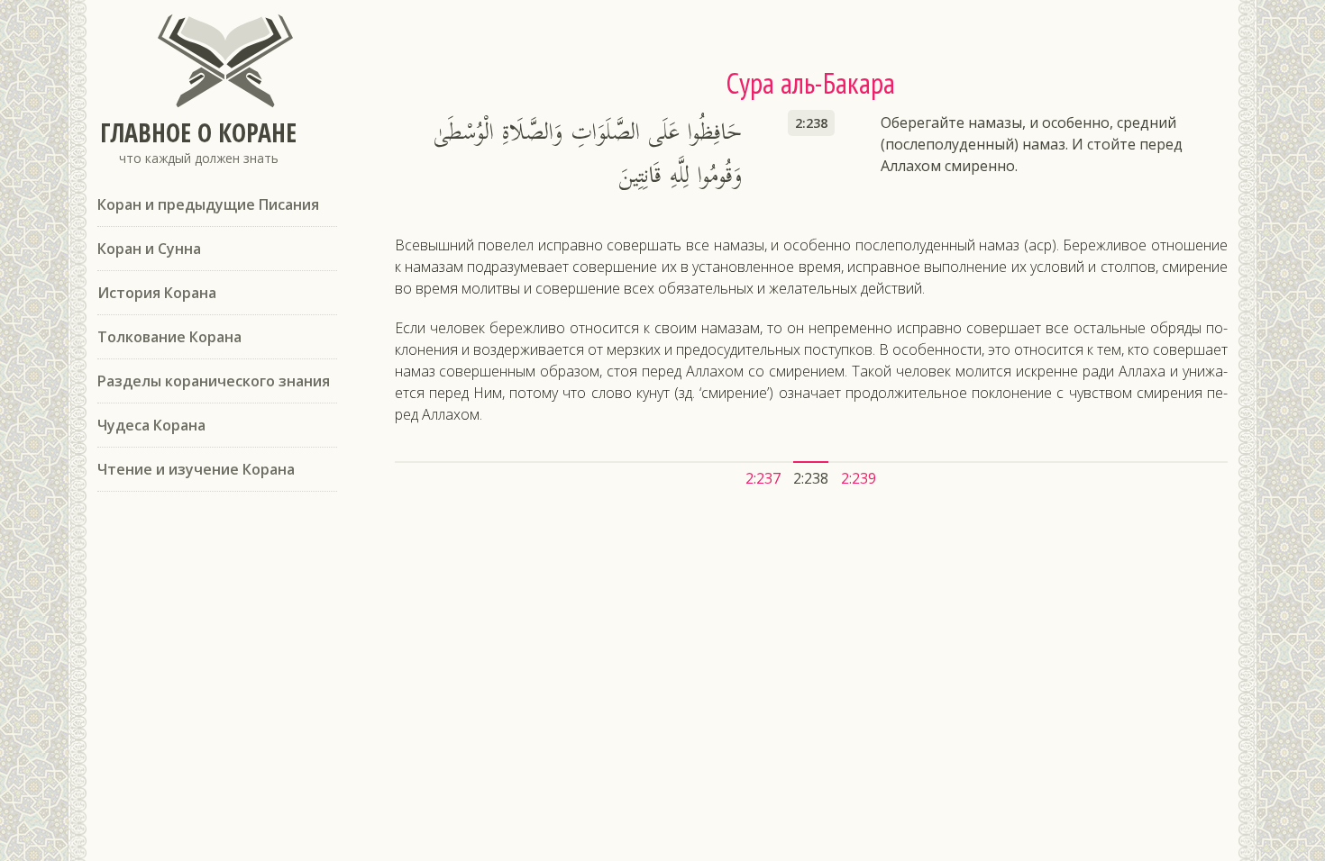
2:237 (763, 478)
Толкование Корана (169, 337)
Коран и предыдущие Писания (208, 204)
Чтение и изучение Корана (196, 469)
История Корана (156, 293)
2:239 (858, 478)
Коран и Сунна (149, 248)
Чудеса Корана (151, 425)
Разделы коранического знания (213, 381)
